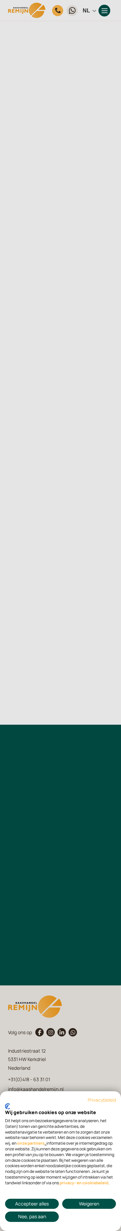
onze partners (31, 1143)
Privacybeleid (102, 1100)
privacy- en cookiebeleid (84, 1183)
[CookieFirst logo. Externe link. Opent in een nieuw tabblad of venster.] (7, 1106)
